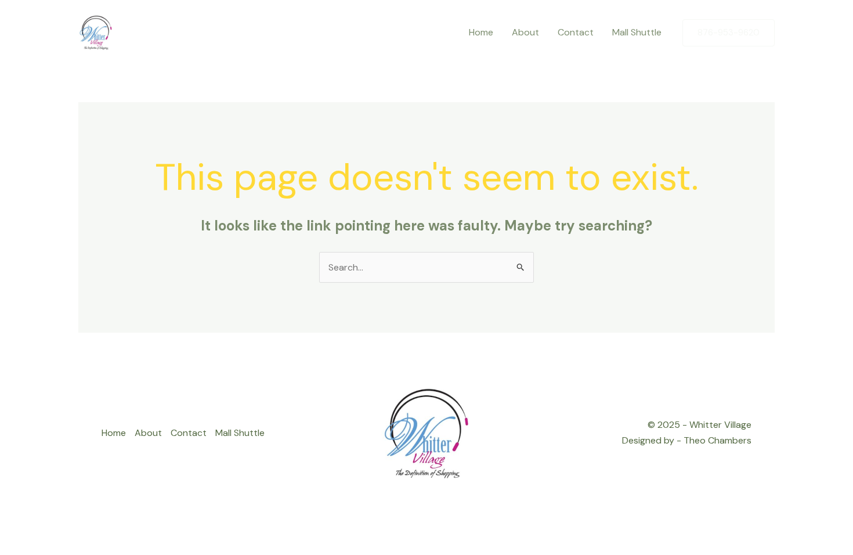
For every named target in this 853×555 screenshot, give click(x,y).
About (148, 433)
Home (114, 433)
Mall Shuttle (240, 433)
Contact (189, 433)
